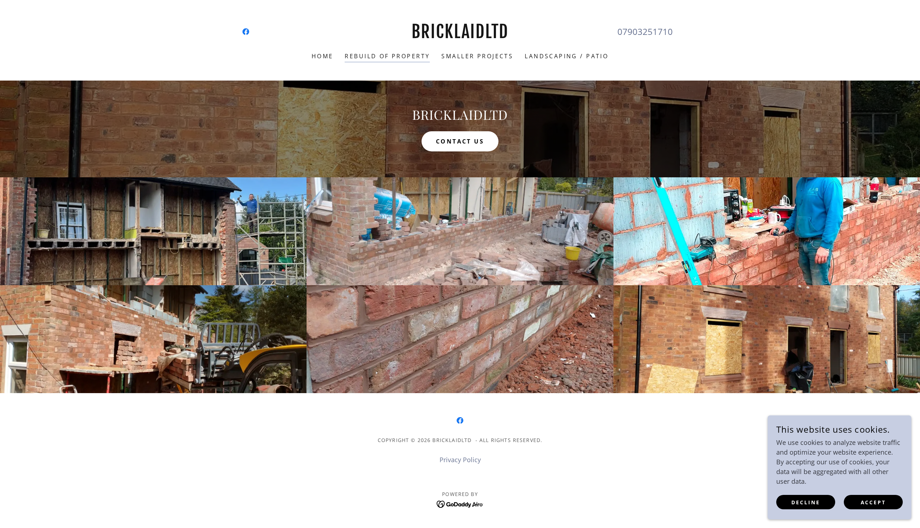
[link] (246, 31)
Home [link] (323, 56)
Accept (873, 502)
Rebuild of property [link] (387, 56)
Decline (805, 502)
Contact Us (460, 141)
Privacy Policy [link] (460, 459)
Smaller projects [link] (477, 56)
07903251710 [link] (645, 31)
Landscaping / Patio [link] (566, 56)
